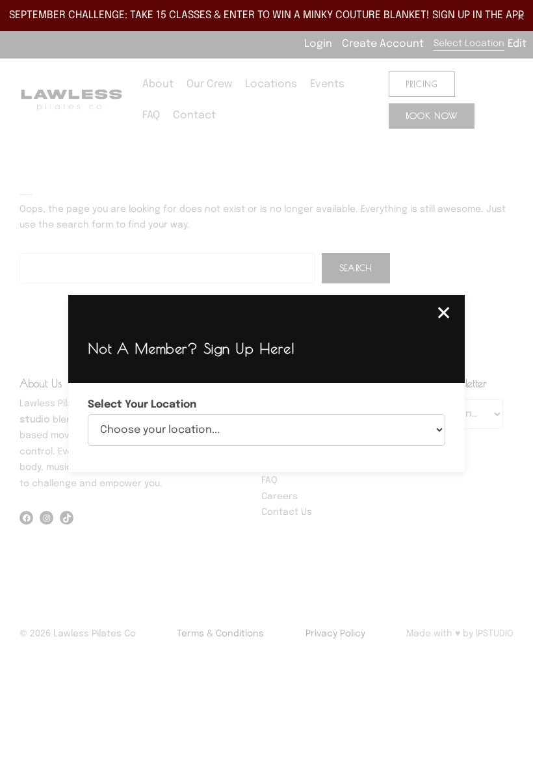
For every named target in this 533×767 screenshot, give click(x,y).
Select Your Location (142, 404)
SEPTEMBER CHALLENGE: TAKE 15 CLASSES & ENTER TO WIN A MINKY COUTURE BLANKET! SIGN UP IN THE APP (266, 15)
